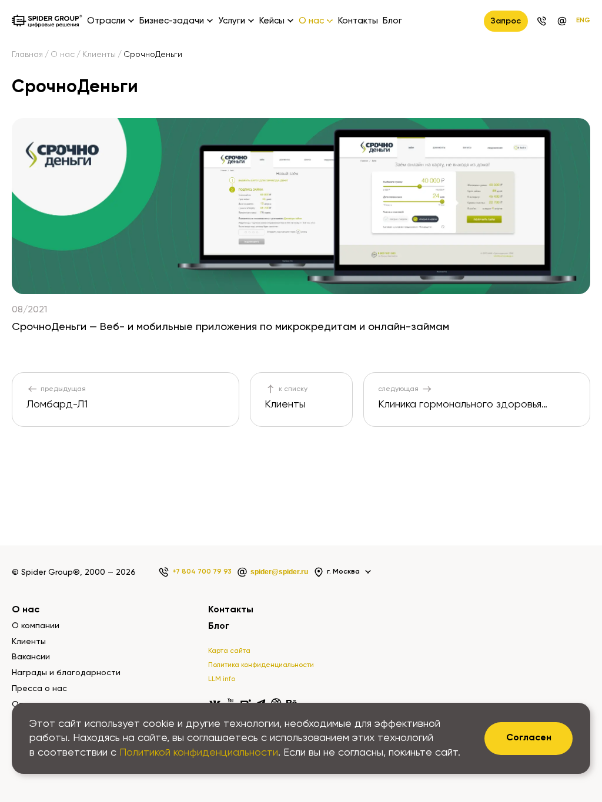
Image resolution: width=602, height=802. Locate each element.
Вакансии (31, 657)
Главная (27, 54)
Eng (583, 20)
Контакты (358, 20)
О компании (35, 626)
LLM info (221, 679)
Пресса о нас (39, 689)
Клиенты (99, 54)
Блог (392, 20)
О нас (63, 54)
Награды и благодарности (66, 673)
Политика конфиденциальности (261, 665)
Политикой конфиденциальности (198, 752)
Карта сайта (229, 651)
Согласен (528, 738)
